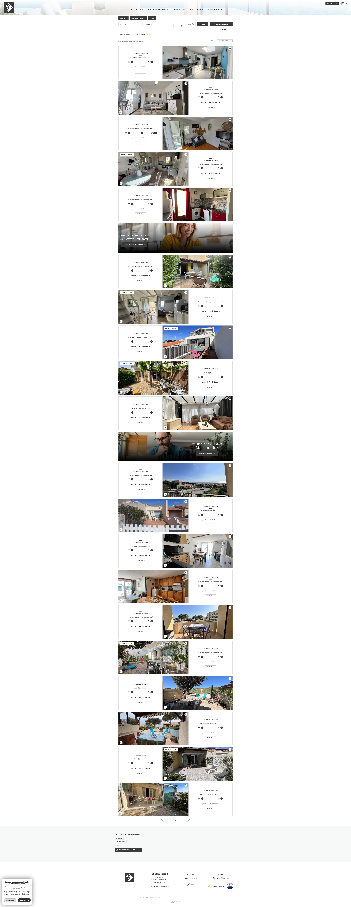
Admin (191, 898)
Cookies (209, 898)
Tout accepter (24, 900)
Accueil (134, 9)
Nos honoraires (160, 898)
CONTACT (201, 9)
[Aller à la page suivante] (188, 820)
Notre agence (188, 9)
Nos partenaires (171, 898)
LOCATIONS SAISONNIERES (158, 9)
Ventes (142, 9)
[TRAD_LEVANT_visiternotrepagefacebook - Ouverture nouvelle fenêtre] (188, 884)
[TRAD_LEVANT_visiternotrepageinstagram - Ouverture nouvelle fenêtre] (192, 884)
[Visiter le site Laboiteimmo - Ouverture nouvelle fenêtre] (178, 902)
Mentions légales (183, 898)
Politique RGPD (200, 898)
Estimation (175, 9)
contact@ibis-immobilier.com (160, 886)
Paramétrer (10, 900)
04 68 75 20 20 (158, 882)
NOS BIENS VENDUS (215, 9)
